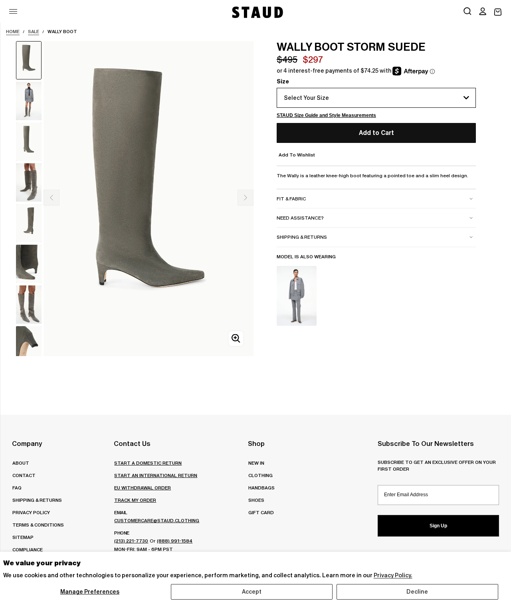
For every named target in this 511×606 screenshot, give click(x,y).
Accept (252, 592)
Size (283, 81)
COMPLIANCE (27, 549)
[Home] (257, 12)
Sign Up (438, 526)
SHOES (256, 500)
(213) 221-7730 (131, 540)
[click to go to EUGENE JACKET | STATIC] (297, 296)
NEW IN (256, 462)
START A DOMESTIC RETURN (148, 462)
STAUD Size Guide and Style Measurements (326, 115)
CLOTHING (260, 475)
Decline (417, 592)
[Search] (467, 12)
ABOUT (20, 462)
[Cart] (498, 12)
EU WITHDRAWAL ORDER (142, 487)
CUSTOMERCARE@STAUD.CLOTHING (156, 520)
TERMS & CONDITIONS (38, 524)
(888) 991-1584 (174, 540)
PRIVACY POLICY (31, 512)
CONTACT (24, 475)
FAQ (17, 487)
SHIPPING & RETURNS (37, 500)
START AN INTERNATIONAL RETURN (155, 475)
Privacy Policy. (393, 575)
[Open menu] (13, 11)
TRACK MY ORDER (135, 500)
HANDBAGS (261, 487)
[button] (483, 12)
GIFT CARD (261, 512)
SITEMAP (23, 537)
